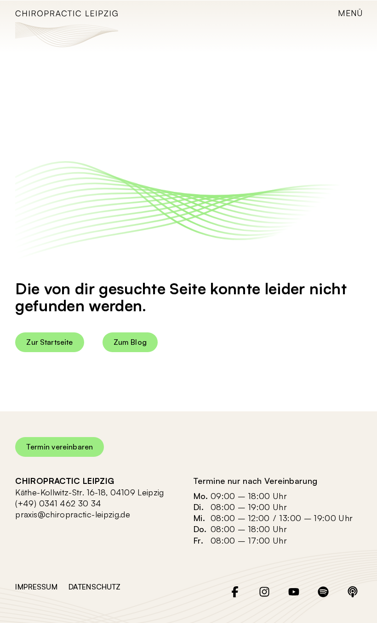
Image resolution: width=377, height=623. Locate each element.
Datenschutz (95, 586)
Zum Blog (130, 342)
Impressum (36, 586)
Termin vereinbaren (59, 446)
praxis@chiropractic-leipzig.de (72, 514)
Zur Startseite (49, 342)
